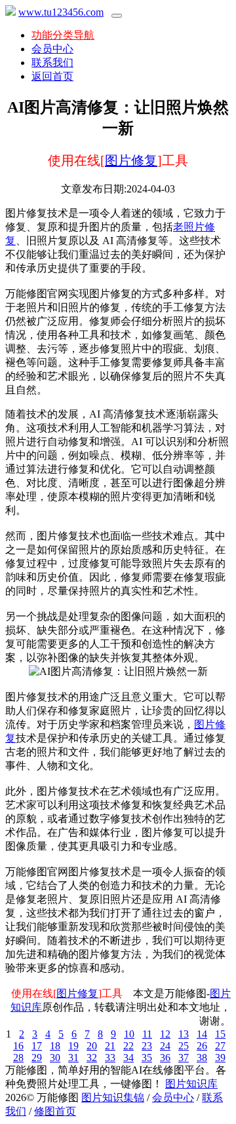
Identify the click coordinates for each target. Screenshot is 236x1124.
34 (128, 1057)
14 (202, 1034)
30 (55, 1057)
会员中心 (52, 48)
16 (18, 1045)
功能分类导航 (62, 35)
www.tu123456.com (61, 12)
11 (147, 1034)
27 (220, 1045)
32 (92, 1057)
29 (36, 1057)
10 (129, 1034)
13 (183, 1034)
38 (202, 1057)
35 (147, 1057)
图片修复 (131, 160)
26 (202, 1045)
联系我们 (52, 62)
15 (220, 1034)
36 (165, 1057)
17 (36, 1045)
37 (183, 1057)
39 (220, 1057)
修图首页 (55, 1111)
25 (183, 1045)
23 (147, 1045)
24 (165, 1045)
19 (73, 1045)
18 (55, 1045)
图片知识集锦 (112, 1097)
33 (110, 1057)
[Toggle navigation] (116, 16)
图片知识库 (191, 1083)
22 (128, 1045)
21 (110, 1045)
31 (73, 1057)
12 (165, 1034)
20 (92, 1045)
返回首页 (52, 76)
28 (18, 1057)
